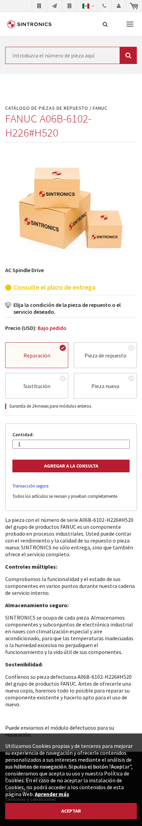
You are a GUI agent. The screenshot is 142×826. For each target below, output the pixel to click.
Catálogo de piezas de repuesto (46, 108)
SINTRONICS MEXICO (29, 24)
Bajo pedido (52, 327)
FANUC (100, 108)
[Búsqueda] (105, 24)
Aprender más (52, 794)
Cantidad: (23, 435)
